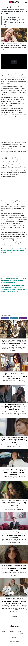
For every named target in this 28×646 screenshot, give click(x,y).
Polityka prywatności (21, 632)
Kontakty (12, 631)
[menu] (26, 2)
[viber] (23, 318)
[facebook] (5, 318)
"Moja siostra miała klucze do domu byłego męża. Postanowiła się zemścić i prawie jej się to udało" (13, 250)
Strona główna (3, 632)
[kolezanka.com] (14, 2)
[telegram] (14, 318)
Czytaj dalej (14, 616)
